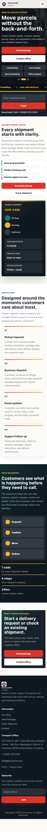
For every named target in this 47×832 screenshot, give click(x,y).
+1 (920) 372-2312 (11, 754)
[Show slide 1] (19, 79)
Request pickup (23, 58)
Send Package (9, 719)
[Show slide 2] (22, 79)
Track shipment (23, 50)
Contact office (23, 662)
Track (23, 105)
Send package (23, 653)
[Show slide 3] (26, 79)
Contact (6, 728)
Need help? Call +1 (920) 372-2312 (19, 112)
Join (23, 799)
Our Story (6, 715)
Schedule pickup (23, 185)
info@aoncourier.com (12, 761)
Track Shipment (9, 723)
